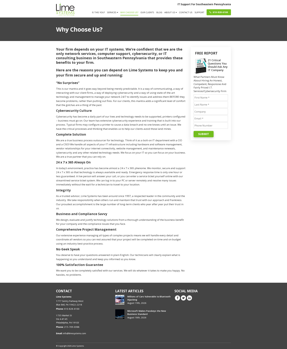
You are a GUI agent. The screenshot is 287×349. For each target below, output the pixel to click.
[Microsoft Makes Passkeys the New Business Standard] (119, 314)
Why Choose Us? (129, 12)
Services (112, 12)
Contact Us (185, 12)
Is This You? (98, 12)
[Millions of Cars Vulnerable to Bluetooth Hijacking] (119, 300)
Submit (203, 134)
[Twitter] (183, 298)
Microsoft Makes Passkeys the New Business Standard (146, 312)
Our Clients (147, 12)
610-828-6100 (220, 12)
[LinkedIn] (189, 298)
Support (199, 12)
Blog (159, 12)
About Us (170, 12)
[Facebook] (177, 298)
